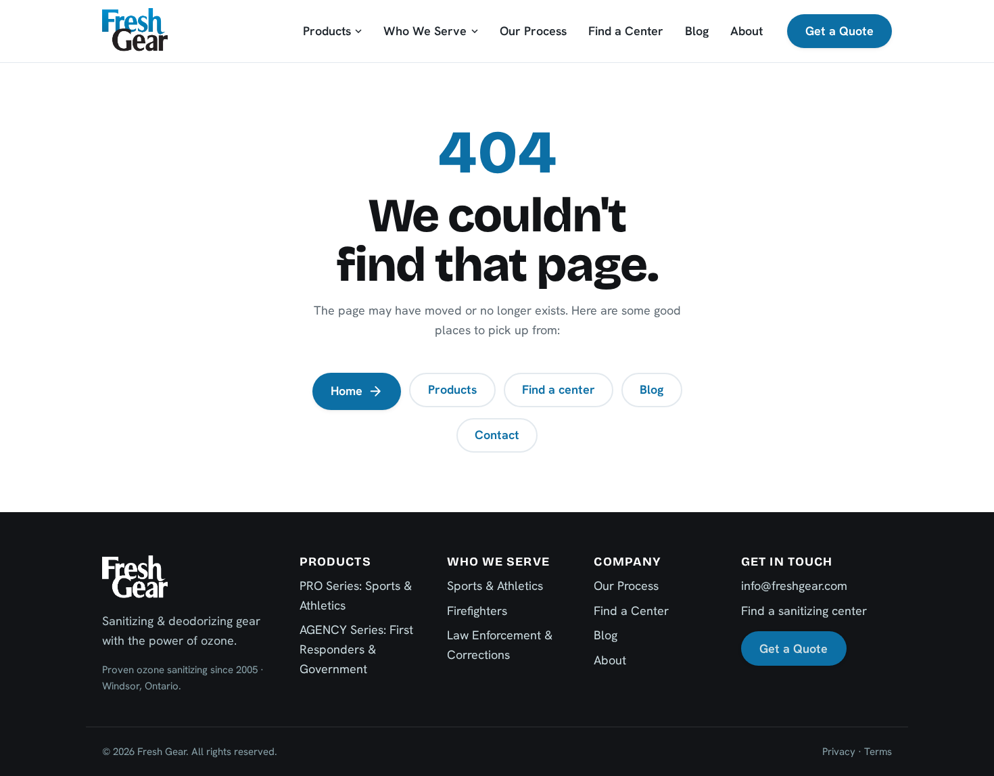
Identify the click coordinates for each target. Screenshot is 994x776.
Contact (497, 434)
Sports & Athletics (495, 585)
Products (327, 31)
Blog (697, 31)
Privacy (838, 751)
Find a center (558, 389)
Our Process (533, 31)
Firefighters (477, 610)
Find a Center (625, 31)
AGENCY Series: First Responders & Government (356, 649)
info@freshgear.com (794, 585)
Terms (878, 751)
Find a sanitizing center (804, 610)
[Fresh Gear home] (135, 30)
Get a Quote (839, 31)
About (746, 31)
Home (346, 390)
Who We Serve (425, 31)
